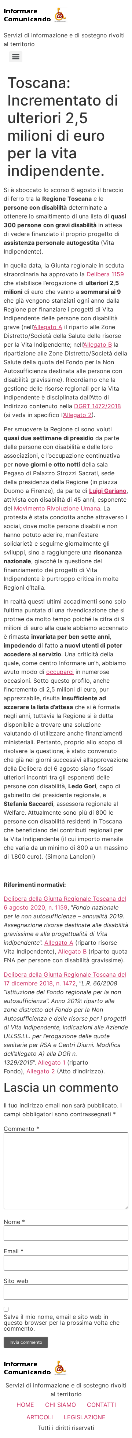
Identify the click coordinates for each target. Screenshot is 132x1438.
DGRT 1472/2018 (97, 406)
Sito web (16, 1281)
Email (13, 1251)
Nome (14, 1222)
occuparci (60, 671)
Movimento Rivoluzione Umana (57, 508)
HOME (25, 1404)
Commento (21, 1129)
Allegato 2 (77, 415)
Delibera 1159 (105, 274)
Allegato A (47, 327)
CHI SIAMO (60, 1404)
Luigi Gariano (107, 490)
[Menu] (15, 56)
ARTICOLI (39, 1417)
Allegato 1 (51, 1062)
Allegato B (97, 344)
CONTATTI (101, 1404)
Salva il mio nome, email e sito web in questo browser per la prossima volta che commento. (62, 1322)
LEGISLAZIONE (85, 1417)
